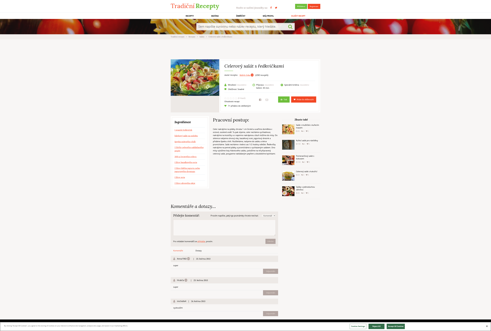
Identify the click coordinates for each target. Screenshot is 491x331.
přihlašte (201, 241)
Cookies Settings (358, 326)
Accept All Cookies (395, 326)
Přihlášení (301, 6)
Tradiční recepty (178, 37)
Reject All (376, 326)
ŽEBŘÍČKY (240, 16)
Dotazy (199, 250)
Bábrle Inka (245, 75)
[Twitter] (276, 8)
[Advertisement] (245, 49)
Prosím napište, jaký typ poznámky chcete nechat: (234, 215)
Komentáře (178, 250)
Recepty (192, 37)
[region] (245, 326)
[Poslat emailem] (267, 99)
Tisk (285, 99)
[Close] (487, 326)
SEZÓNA (215, 16)
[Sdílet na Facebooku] (260, 99)
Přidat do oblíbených (305, 99)
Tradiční (195, 6)
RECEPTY (190, 16)
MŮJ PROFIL (268, 16)
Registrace (314, 6)
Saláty (202, 37)
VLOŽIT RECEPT (298, 16)
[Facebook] (271, 8)
